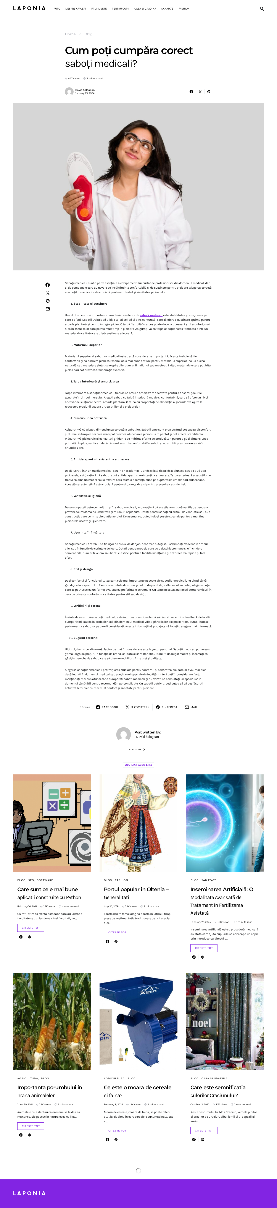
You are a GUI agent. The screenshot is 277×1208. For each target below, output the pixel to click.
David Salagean (85, 89)
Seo (31, 880)
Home (70, 34)
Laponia (30, 8)
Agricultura (27, 1078)
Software (45, 880)
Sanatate (209, 880)
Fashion (121, 880)
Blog (88, 34)
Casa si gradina (214, 1078)
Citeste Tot (31, 927)
